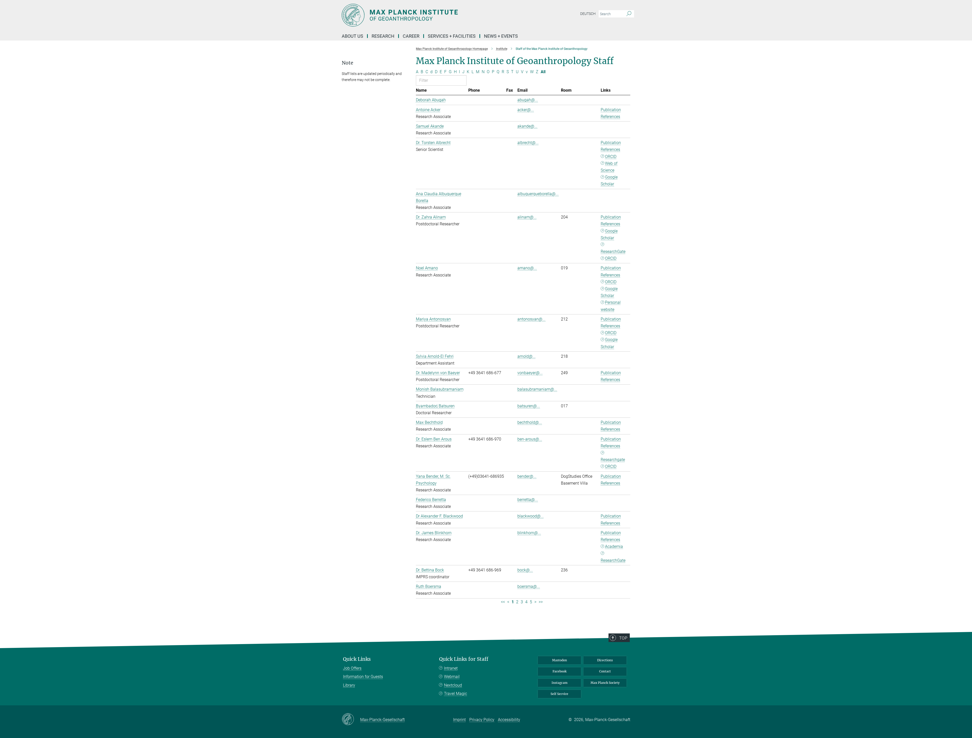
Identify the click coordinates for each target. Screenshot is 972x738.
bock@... (525, 570)
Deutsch (588, 14)
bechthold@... (529, 422)
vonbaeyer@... (530, 372)
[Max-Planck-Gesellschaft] (351, 719)
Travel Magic (455, 693)
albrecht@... (528, 142)
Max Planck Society (605, 683)
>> (541, 602)
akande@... (527, 126)
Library (349, 685)
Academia (614, 546)
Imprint (459, 719)
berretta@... (527, 499)
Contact (605, 671)
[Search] (629, 13)
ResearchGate (613, 251)
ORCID (610, 156)
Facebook (559, 671)
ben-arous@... (529, 439)
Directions (605, 660)
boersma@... (528, 586)
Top (623, 638)
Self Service (559, 694)
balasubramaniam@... (537, 389)
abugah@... (527, 99)
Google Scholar (609, 180)
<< (503, 602)
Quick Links (357, 659)
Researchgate (613, 459)
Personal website (611, 306)
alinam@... (527, 217)
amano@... (527, 268)
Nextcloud (453, 685)
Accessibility (509, 719)
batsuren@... (528, 406)
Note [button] (347, 63)
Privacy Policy (481, 719)
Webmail (452, 676)
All (543, 71)
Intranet (451, 668)
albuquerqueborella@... (538, 193)
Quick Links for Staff (463, 659)
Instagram (560, 683)
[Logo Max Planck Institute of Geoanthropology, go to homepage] (437, 15)
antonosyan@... (531, 319)
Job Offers (352, 668)
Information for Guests (363, 676)
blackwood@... (530, 516)
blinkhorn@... (529, 532)
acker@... (525, 109)
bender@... (526, 476)
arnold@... (526, 356)
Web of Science (609, 167)
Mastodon (559, 660)
